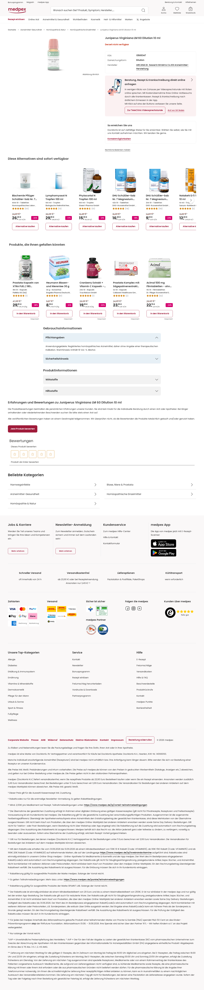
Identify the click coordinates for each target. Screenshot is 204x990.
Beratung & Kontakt (173, 2)
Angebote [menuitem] (145, 19)
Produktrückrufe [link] (144, 689)
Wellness (12, 720)
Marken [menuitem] (129, 19)
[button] (145, 110)
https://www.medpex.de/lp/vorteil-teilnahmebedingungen (115, 805)
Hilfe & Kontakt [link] (110, 537)
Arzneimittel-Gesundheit (31, 29)
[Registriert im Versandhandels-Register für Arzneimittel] (101, 610)
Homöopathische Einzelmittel (83, 29)
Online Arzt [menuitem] (33, 19)
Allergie (11, 659)
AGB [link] (43, 739)
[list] (53, 55)
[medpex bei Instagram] (133, 608)
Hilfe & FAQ (142, 677)
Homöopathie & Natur (56, 29)
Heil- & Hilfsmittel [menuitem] (112, 19)
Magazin (30, 2)
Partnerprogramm (81, 695)
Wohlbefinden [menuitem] (80, 19)
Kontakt (76, 659)
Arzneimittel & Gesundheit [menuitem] (56, 19)
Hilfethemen (190, 2)
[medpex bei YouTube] (139, 608)
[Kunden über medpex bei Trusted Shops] (180, 613)
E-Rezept (141, 659)
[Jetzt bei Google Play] (172, 552)
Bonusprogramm (81, 671)
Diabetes (12, 665)
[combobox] (99, 10)
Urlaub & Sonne (16, 701)
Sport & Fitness (15, 707)
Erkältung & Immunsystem (21, 671)
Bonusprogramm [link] (15, 2)
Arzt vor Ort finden (176, 110)
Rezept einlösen (80, 677)
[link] (91, 629)
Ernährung (13, 677)
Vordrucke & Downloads (84, 689)
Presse (35, 739)
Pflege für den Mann (18, 695)
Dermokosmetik (16, 689)
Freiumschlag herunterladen (87, 683)
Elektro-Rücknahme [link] (87, 739)
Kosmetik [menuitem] (95, 19)
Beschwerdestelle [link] (145, 683)
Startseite (12, 29)
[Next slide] (191, 200)
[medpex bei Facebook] (127, 608)
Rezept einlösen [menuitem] (16, 19)
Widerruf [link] (52, 739)
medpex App (43, 2)
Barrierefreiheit (144, 707)
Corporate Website (18, 739)
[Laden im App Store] (172, 543)
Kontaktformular (111, 543)
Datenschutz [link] (66, 739)
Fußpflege (13, 713)
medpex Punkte (144, 701)
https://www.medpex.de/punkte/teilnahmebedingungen (94, 880)
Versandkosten (144, 671)
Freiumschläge (144, 665)
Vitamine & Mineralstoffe (20, 683)
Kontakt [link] (140, 695)
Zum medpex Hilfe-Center (116, 531)
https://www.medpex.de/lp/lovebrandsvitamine (126, 853)
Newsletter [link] (77, 665)
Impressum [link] (117, 739)
